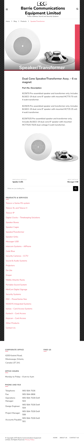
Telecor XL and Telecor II (16, 208)
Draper (9, 275)
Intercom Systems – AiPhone (18, 246)
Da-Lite (9, 270)
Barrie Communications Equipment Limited (43, 11)
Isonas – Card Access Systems (19, 308)
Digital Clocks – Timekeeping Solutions (23, 217)
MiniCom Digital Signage (16, 289)
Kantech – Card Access (16, 313)
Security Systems (13, 294)
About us (63, 438)
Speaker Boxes (12, 222)
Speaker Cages (12, 227)
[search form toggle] (77, 9)
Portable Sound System (16, 284)
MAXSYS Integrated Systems (18, 304)
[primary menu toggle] (7, 9)
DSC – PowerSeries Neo (16, 299)
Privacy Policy (29, 440)
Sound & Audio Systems (16, 260)
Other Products (12, 323)
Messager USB (12, 241)
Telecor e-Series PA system (18, 203)
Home (55, 438)
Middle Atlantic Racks (15, 280)
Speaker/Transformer (15, 232)
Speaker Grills (12, 236)
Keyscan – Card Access (16, 318)
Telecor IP (10, 213)
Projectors (10, 265)
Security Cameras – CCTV (17, 256)
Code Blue (10, 251)
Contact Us (10, 328)
